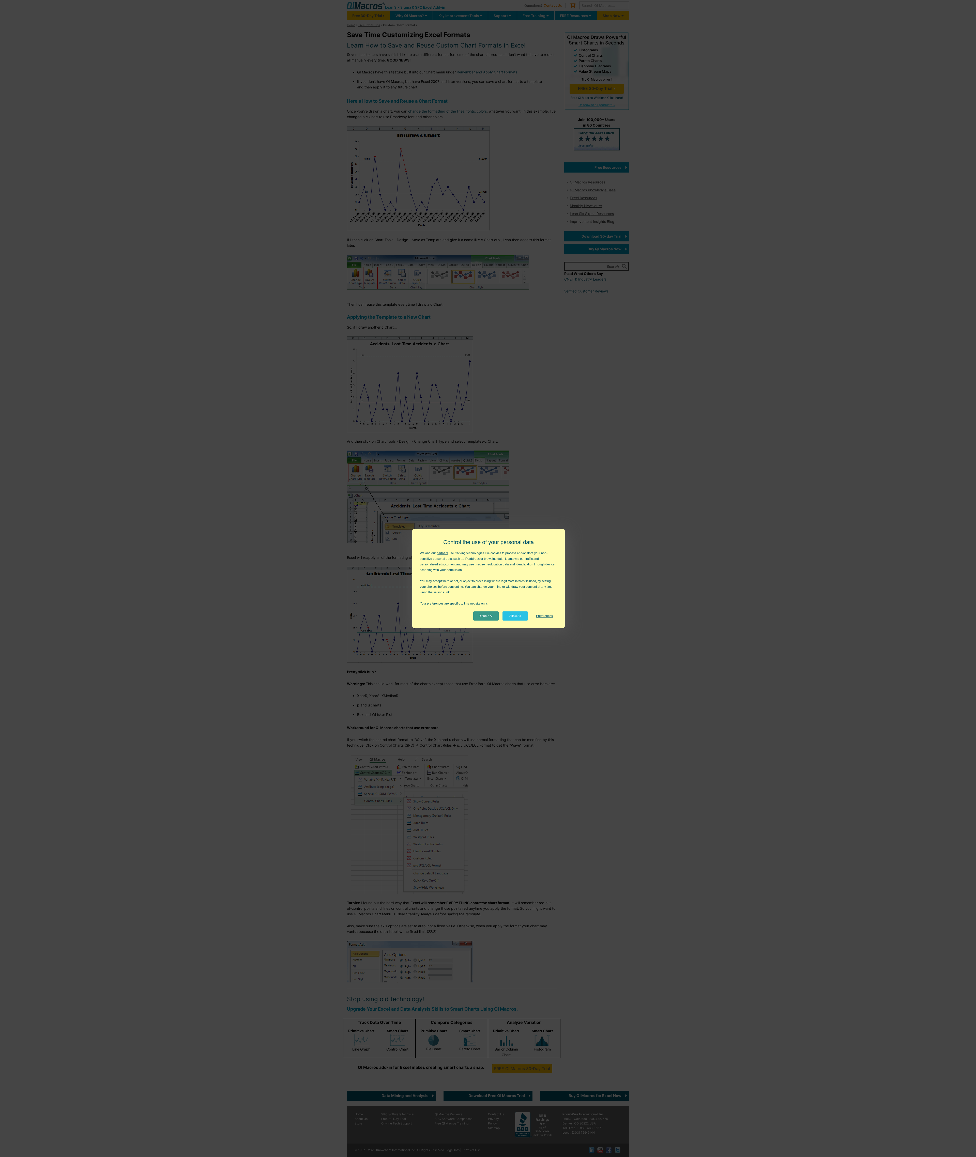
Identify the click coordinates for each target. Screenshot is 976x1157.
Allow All (515, 616)
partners (442, 553)
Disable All (486, 616)
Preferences (544, 616)
